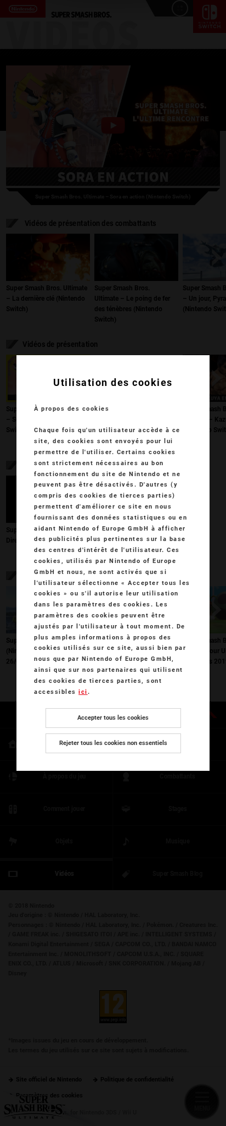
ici (83, 692)
